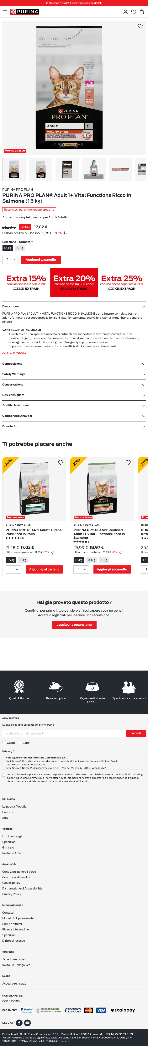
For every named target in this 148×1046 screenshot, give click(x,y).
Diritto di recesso (13, 940)
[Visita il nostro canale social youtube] (27, 1023)
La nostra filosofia (14, 806)
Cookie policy (11, 882)
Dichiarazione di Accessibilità (22, 888)
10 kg (19, 247)
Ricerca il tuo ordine (15, 929)
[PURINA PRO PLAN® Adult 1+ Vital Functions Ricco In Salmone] (69, 88)
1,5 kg (7, 247)
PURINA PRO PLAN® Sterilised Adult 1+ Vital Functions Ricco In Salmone (99, 534)
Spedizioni (9, 841)
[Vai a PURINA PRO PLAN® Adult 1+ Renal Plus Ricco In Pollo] (34, 489)
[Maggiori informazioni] (64, 233)
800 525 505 (11, 1001)
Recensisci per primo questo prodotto (29, 209)
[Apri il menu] (6, 12)
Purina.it (8, 812)
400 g (91, 560)
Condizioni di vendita (16, 877)
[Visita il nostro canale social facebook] (19, 1023)
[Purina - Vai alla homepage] (24, 12)
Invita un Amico (12, 853)
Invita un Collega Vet (16, 965)
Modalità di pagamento (18, 918)
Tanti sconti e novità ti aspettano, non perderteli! (74, 3)
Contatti (8, 912)
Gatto (11, 742)
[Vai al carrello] (142, 12)
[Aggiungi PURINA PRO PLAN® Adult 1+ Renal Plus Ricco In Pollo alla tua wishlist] (60, 462)
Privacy (7, 751)
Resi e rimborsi (12, 923)
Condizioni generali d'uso (19, 871)
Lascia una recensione (74, 624)
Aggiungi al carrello (41, 259)
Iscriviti (136, 733)
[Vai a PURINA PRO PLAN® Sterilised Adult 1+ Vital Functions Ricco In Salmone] (102, 489)
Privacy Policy (11, 894)
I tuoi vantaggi (12, 836)
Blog (5, 817)
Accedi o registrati (14, 959)
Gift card (8, 847)
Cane (26, 742)
